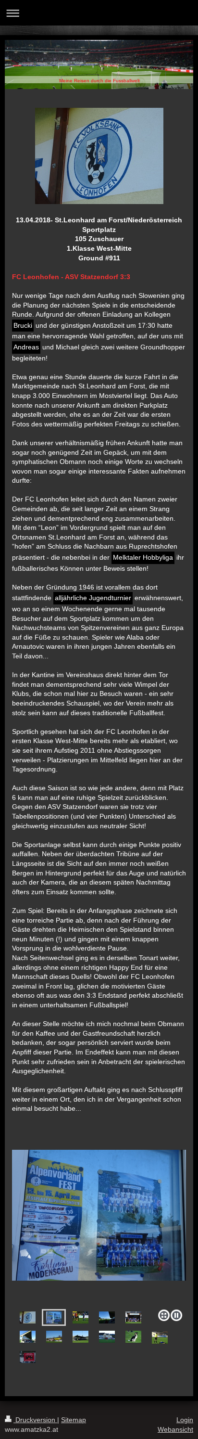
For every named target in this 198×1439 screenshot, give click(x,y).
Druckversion (35, 1420)
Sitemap (73, 1420)
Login (184, 1420)
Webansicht (175, 1429)
